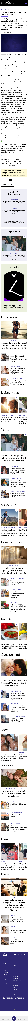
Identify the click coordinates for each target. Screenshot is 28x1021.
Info (4, 961)
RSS (14, 987)
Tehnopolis (6, 981)
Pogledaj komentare (7, 184)
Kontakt (15, 989)
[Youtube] (24, 954)
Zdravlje (5, 970)
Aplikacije (15, 985)
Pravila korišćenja (18, 980)
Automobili (5, 983)
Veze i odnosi (5, 9)
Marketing (15, 976)
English (15, 965)
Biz (3, 965)
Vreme (14, 968)
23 (10, 180)
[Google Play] (8, 998)
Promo (14, 897)
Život (4, 968)
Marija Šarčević (9, 303)
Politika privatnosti (18, 983)
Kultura (5, 974)
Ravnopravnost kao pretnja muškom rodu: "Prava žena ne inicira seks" (13, 307)
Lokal (4, 986)
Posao (3, 862)
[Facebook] (15, 954)
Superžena (5, 977)
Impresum (15, 978)
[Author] (14, 286)
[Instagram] (21, 954)
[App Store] (19, 998)
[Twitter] (18, 954)
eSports (5, 979)
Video (14, 961)
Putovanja (5, 972)
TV (13, 963)
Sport (4, 963)
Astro (3, 752)
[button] (12, 259)
